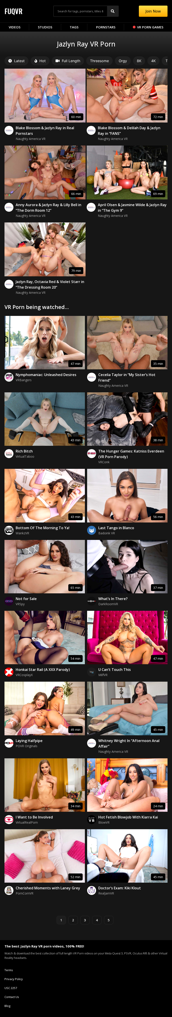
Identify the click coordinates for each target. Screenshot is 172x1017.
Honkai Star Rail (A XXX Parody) (43, 669)
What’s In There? (113, 598)
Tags (74, 27)
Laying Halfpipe (29, 740)
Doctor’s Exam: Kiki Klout (119, 888)
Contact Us (11, 997)
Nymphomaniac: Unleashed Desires (46, 374)
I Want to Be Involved (34, 817)
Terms (8, 970)
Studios (45, 27)
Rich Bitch (24, 451)
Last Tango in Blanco (116, 527)
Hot (42, 61)
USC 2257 (10, 988)
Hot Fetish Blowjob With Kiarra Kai (128, 817)
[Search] (112, 11)
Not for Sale (26, 598)
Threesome (99, 61)
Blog (7, 1006)
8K (139, 61)
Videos (14, 27)
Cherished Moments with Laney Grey (48, 888)
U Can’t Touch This (114, 669)
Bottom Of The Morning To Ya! (42, 527)
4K (153, 61)
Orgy (123, 61)
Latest (19, 61)
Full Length (71, 61)
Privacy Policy (13, 979)
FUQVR (13, 11)
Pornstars (105, 27)
